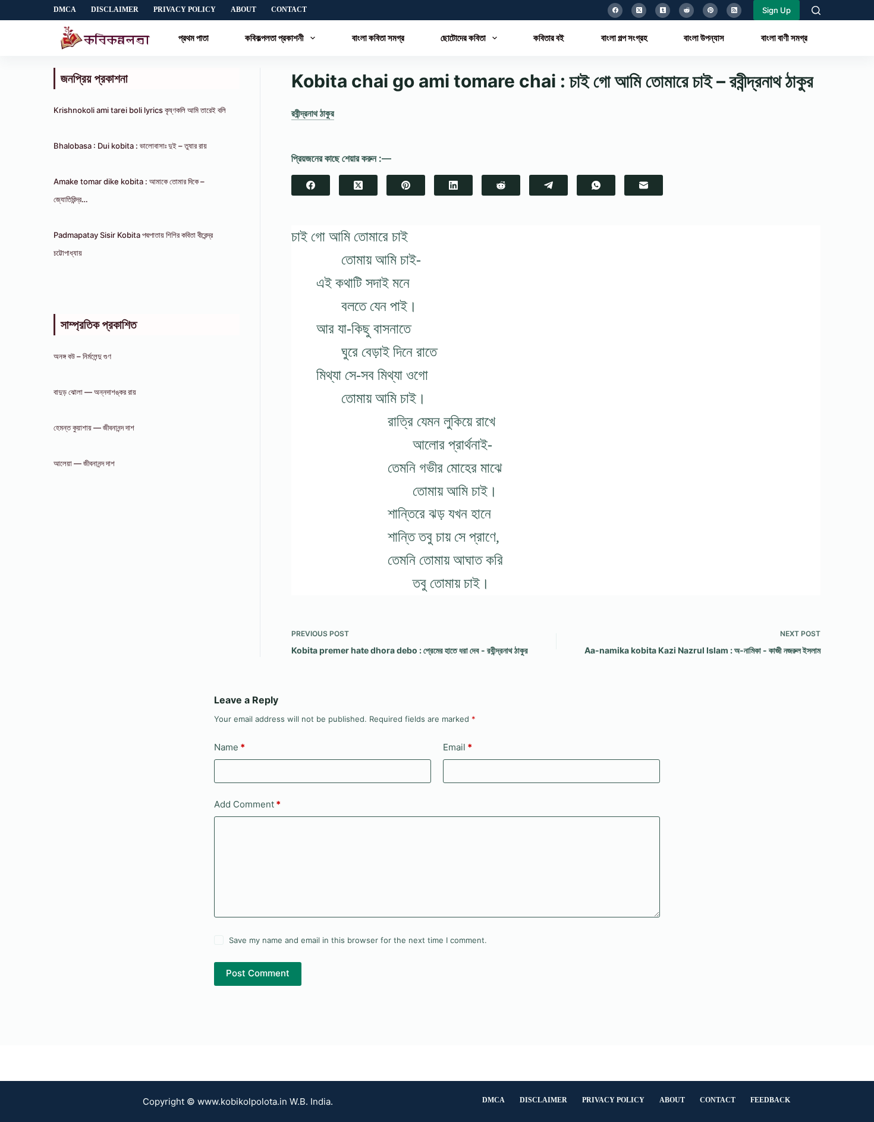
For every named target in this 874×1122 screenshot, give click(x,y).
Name (229, 747)
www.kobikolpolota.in (242, 1101)
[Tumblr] (662, 10)
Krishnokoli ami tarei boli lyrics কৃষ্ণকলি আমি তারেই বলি (140, 110)
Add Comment (247, 804)
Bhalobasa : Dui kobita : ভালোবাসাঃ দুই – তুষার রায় (130, 145)
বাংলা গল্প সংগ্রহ (624, 37)
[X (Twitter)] (638, 10)
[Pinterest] (710, 10)
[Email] (643, 185)
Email (457, 747)
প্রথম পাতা (193, 37)
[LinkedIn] (453, 185)
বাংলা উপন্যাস (704, 37)
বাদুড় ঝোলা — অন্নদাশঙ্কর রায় (95, 392)
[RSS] (734, 10)
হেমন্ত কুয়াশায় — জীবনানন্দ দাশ (94, 427)
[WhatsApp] (596, 185)
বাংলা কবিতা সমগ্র (378, 37)
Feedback (770, 1100)
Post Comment (258, 973)
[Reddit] (686, 10)
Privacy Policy (184, 9)
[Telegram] (548, 185)
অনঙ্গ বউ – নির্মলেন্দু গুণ (82, 356)
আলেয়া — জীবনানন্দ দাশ (84, 463)
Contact (289, 9)
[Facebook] (615, 10)
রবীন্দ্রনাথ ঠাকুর (312, 113)
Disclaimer (115, 9)
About (243, 9)
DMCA (65, 9)
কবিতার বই (548, 37)
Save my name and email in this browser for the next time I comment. (358, 940)
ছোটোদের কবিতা (463, 37)
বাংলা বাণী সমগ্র (784, 37)
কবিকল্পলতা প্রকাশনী (274, 37)
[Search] (816, 10)
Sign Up (776, 10)
